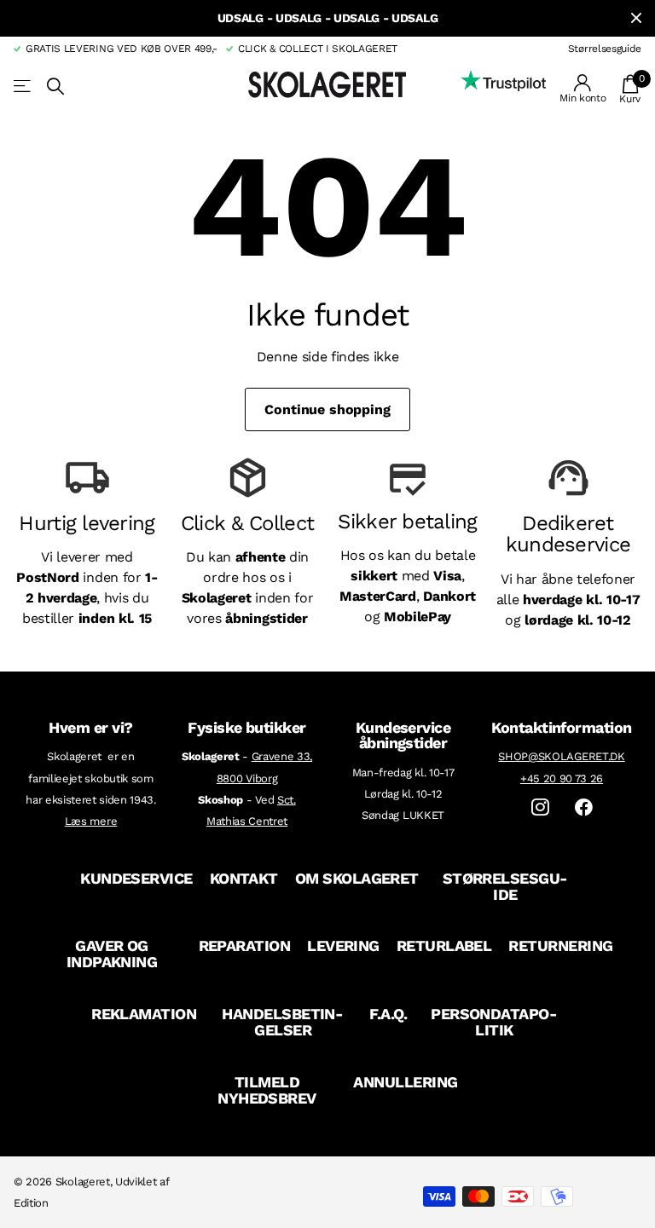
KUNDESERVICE (136, 878)
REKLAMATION (143, 1014)
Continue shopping (327, 409)
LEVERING (343, 945)
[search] (55, 86)
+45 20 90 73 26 (561, 778)
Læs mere (91, 821)
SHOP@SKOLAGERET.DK (561, 756)
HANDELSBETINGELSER (283, 1022)
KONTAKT (244, 878)
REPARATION (245, 945)
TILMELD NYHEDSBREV (266, 1090)
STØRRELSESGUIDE (506, 886)
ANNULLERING (405, 1082)
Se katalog (23, 86)
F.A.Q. (388, 1014)
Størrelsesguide (604, 49)
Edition (31, 1202)
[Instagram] (540, 807)
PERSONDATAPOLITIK (494, 1022)
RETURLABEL (444, 945)
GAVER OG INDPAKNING (112, 954)
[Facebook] (584, 807)
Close (636, 18)
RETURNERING (560, 945)
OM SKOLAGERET (357, 878)
